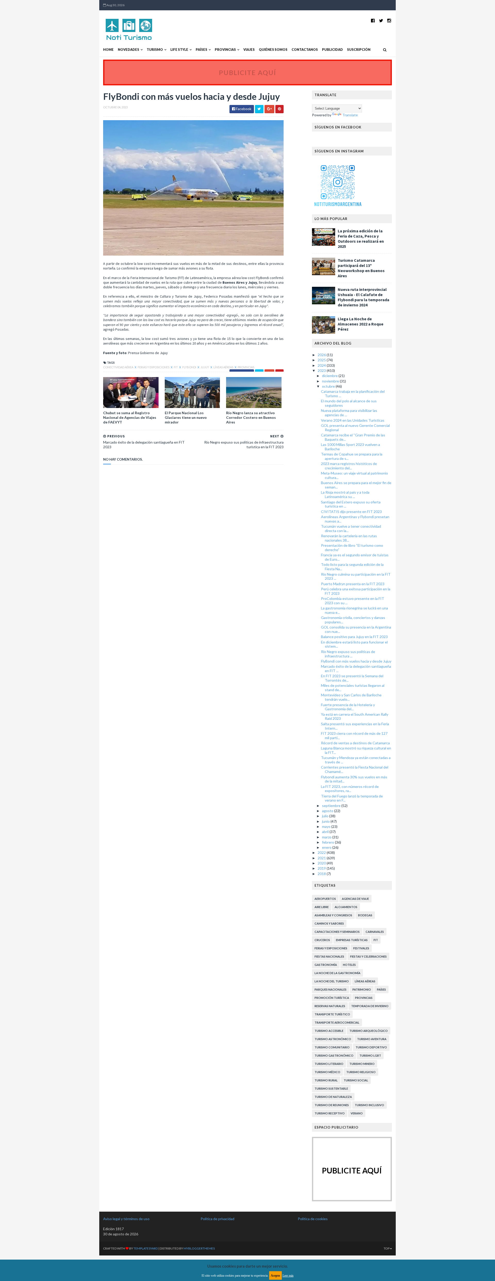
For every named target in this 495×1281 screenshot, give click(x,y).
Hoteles (349, 964)
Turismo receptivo (330, 1113)
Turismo (155, 50)
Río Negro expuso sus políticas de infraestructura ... (348, 653)
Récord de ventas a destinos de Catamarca (355, 743)
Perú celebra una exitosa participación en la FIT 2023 (355, 591)
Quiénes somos (273, 50)
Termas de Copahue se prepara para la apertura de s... (351, 456)
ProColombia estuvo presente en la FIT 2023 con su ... (352, 600)
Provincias (225, 50)
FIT (176, 367)
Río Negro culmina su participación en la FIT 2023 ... (356, 576)
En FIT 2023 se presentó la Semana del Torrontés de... (352, 678)
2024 (322, 365)
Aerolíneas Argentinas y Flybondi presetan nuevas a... (355, 519)
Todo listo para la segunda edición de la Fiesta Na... (352, 566)
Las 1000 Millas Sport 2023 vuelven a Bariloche (350, 446)
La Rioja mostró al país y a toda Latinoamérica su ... (345, 494)
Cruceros (322, 940)
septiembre (331, 805)
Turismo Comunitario (332, 1047)
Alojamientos (346, 907)
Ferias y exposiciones (154, 367)
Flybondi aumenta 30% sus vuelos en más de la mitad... (354, 779)
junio (326, 821)
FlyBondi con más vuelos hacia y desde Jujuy (356, 661)
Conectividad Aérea (118, 367)
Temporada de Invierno (370, 1006)
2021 (322, 858)
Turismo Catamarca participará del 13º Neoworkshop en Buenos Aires (361, 268)
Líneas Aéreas (223, 367)
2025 (322, 360)
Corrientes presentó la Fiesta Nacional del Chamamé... (354, 769)
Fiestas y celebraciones (368, 956)
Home (108, 50)
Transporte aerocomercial (337, 1022)
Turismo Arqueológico (368, 1030)
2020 (322, 863)
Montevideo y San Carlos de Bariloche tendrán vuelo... (351, 697)
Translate (350, 115)
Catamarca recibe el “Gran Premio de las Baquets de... (353, 437)
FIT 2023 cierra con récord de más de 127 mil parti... (354, 735)
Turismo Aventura (371, 1039)
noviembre (331, 381)
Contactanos (305, 50)
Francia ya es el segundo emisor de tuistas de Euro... (355, 557)
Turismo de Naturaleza (333, 1096)
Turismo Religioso (361, 1072)
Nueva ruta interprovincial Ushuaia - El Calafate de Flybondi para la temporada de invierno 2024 (363, 297)
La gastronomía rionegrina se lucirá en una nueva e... (354, 610)
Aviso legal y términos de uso (126, 1219)
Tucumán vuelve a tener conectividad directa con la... (351, 528)
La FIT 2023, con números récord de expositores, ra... (350, 788)
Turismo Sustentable (331, 1088)
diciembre (330, 375)
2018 (322, 873)
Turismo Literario (329, 1063)
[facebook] (373, 20)
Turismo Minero (362, 1063)
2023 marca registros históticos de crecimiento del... (349, 465)
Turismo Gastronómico (334, 1055)
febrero (328, 842)
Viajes (249, 50)
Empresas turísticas (352, 940)
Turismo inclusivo (369, 1105)
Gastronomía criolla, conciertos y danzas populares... (353, 619)
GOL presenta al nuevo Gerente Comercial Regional (355, 427)
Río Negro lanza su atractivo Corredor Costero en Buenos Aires (251, 417)
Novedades (128, 50)
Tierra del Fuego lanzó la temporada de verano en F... (352, 798)
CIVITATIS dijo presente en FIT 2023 (351, 511)
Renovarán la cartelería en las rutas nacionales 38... (349, 538)
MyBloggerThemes (199, 1248)
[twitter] (381, 20)
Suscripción (358, 50)
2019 (322, 868)
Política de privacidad (217, 1219)
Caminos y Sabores (329, 923)
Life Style (179, 50)
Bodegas (365, 915)
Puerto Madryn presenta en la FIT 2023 (352, 584)
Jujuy (205, 367)
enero (327, 847)
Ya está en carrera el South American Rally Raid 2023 (354, 716)
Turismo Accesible (329, 1030)
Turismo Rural (326, 1080)
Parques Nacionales (330, 989)
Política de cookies (313, 1219)
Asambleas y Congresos (333, 915)
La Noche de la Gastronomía (337, 973)
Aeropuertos (325, 898)
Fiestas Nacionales (329, 956)
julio (325, 816)
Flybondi (189, 367)
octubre (329, 386)
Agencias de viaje (355, 898)
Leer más (288, 1275)
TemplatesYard (146, 1248)
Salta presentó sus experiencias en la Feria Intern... (355, 726)
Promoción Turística (332, 997)
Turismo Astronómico (333, 1039)
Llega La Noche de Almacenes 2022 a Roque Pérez (360, 324)
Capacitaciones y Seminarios (337, 931)
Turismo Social (356, 1080)
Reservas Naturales (330, 1006)
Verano (357, 1113)
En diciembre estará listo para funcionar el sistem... (354, 644)
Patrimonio (361, 989)
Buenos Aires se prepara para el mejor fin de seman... (356, 484)
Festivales (361, 948)
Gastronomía (326, 964)
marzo (327, 837)
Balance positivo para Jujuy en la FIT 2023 (354, 636)
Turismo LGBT (370, 1055)
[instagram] (389, 20)
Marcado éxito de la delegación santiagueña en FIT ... (356, 668)
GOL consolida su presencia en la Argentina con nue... (356, 629)
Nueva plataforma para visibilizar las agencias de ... (349, 412)
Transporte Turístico (332, 1014)
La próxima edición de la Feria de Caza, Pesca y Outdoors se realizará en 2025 (361, 238)
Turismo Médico (327, 1072)
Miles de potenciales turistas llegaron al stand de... (352, 687)
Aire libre (322, 907)
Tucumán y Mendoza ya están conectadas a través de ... (356, 759)
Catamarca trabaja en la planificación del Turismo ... (353, 393)
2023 (322, 370)
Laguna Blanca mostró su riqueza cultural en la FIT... (356, 750)
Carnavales (375, 931)
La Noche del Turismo (332, 981)
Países (201, 50)
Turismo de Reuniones (332, 1105)
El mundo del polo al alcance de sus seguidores (349, 403)
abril (325, 831)
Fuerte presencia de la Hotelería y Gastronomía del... (348, 707)
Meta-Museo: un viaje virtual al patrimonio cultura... (354, 475)
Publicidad (332, 50)
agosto (328, 811)
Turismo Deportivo (371, 1047)
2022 (322, 852)
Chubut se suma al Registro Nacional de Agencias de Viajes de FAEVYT (129, 417)
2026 (322, 355)
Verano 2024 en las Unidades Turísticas (352, 420)
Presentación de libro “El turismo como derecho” (352, 547)
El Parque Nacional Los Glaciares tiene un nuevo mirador (186, 417)
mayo (326, 826)
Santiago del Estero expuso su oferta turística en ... (351, 504)
